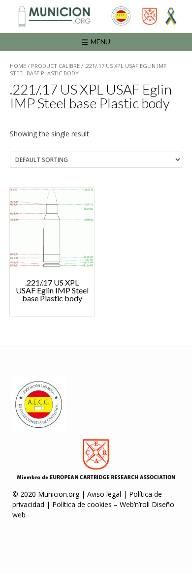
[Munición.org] (96, 16)
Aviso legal (104, 494)
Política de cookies (82, 504)
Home (18, 65)
